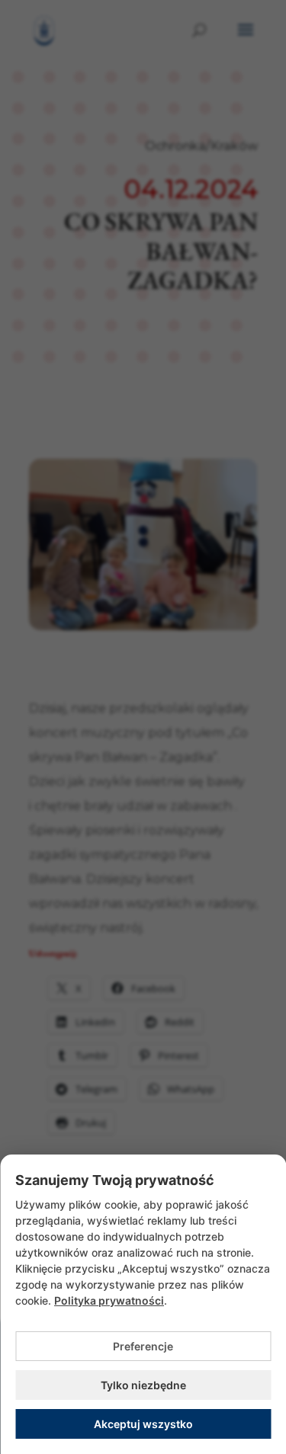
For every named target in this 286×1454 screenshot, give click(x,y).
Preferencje (143, 1346)
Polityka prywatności (109, 1300)
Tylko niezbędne (143, 1385)
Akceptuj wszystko (143, 1423)
